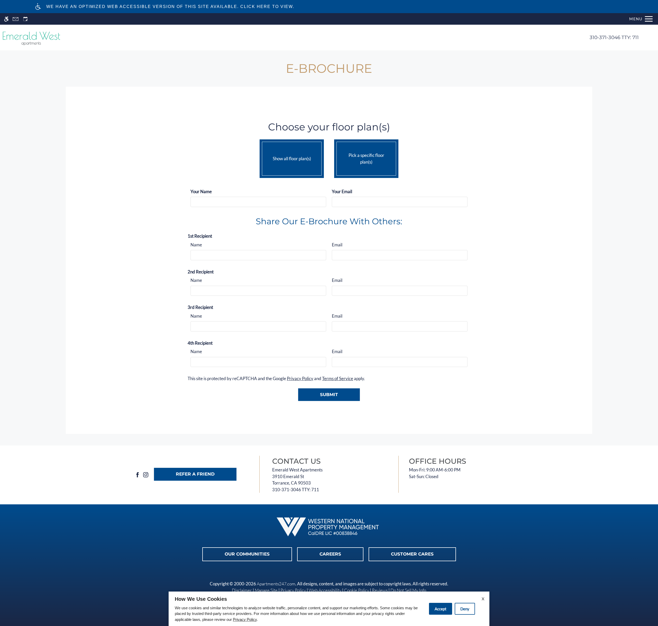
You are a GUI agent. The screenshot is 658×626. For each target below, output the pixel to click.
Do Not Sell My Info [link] (408, 590)
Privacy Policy (300, 378)
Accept (440, 608)
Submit (329, 394)
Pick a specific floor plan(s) (366, 159)
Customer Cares (412, 554)
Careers (330, 554)
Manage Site (266, 590)
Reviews (380, 590)
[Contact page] (15, 18)
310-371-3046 (614, 37)
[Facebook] (137, 474)
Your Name (201, 191)
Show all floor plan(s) (292, 158)
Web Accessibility (325, 590)
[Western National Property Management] (329, 527)
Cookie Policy (356, 590)
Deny (464, 608)
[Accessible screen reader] (6, 18)
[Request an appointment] (25, 18)
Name (196, 244)
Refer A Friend (195, 474)
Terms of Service (337, 378)
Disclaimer (242, 590)
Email (337, 244)
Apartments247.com (276, 583)
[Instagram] (145, 474)
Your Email (342, 191)
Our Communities (247, 554)
